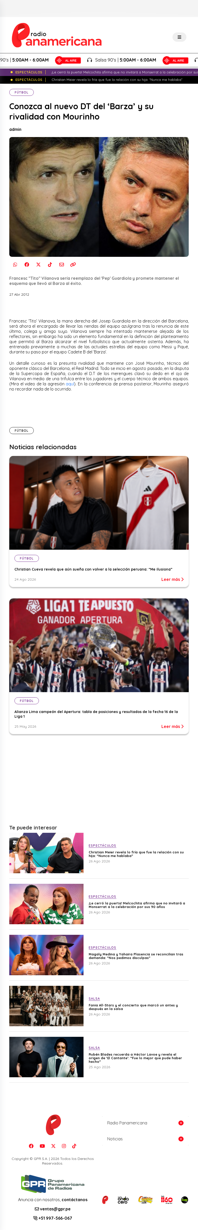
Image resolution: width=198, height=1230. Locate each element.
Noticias (115, 1138)
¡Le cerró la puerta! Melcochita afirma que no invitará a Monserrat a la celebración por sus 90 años (137, 905)
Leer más (171, 579)
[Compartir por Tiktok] (50, 264)
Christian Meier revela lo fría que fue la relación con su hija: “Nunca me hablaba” (136, 854)
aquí (70, 383)
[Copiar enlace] (73, 264)
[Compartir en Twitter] (38, 264)
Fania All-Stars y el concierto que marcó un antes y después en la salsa (133, 1007)
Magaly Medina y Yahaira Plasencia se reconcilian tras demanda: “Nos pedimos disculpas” (136, 956)
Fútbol (21, 92)
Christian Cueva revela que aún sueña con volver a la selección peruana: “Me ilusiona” (93, 569)
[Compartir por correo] (61, 264)
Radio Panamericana (127, 1122)
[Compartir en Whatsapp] (15, 264)
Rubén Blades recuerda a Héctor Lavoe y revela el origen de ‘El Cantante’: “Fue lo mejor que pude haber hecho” (135, 1058)
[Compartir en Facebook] (26, 264)
